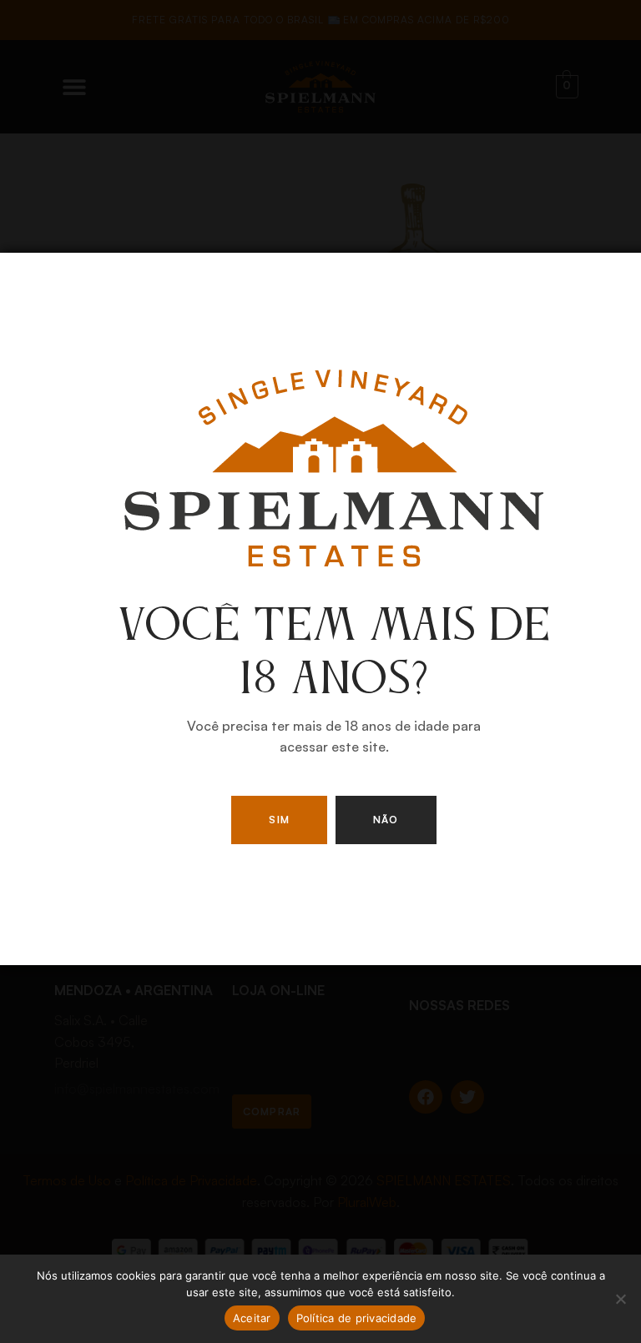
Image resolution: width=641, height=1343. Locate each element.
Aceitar (252, 1318)
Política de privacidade (356, 1318)
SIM (279, 819)
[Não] (620, 1298)
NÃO (386, 819)
